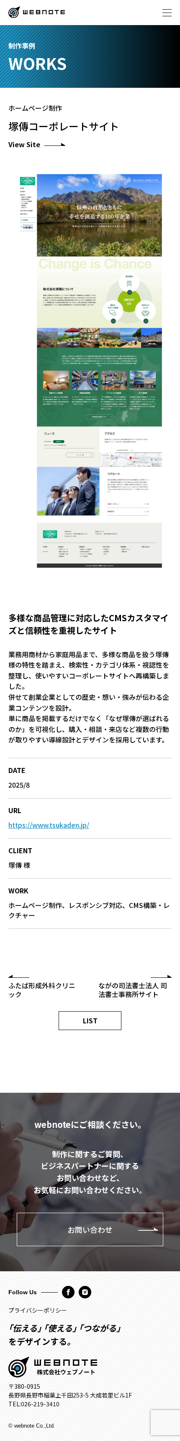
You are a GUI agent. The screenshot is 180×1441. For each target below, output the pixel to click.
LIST (90, 1020)
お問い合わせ (90, 1229)
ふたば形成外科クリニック (41, 989)
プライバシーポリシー (37, 1310)
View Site (24, 144)
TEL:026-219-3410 (33, 1404)
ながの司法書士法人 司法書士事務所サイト (132, 989)
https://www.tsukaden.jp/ (48, 825)
